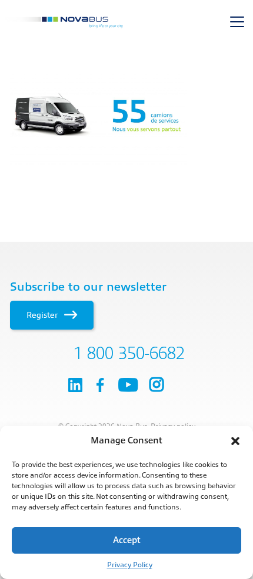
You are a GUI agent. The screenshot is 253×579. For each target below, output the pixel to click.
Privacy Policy (129, 565)
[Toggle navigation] (237, 22)
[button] (235, 441)
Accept (127, 540)
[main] (126, 115)
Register (43, 315)
